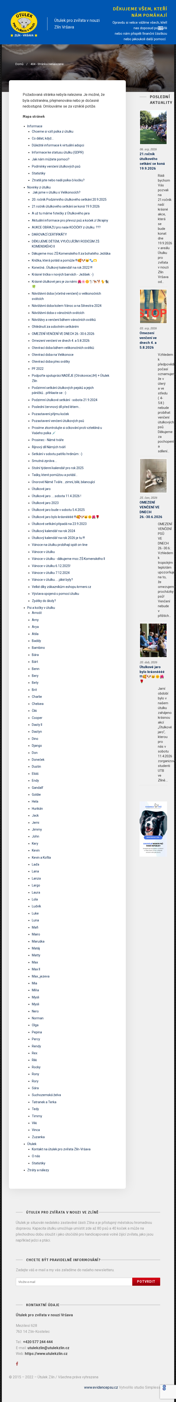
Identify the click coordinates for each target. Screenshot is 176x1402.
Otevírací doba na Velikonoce (53, 354)
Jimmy (37, 829)
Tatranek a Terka (44, 1102)
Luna (35, 920)
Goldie (36, 794)
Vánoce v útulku (43, 552)
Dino (35, 739)
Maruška (38, 941)
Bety (35, 682)
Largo (36, 885)
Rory (35, 1081)
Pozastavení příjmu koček (50, 414)
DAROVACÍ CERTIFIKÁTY (49, 234)
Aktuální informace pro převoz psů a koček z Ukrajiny (70, 220)
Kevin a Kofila (41, 857)
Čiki (34, 710)
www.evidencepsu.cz (101, 1387)
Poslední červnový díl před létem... (56, 407)
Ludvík (36, 906)
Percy (36, 1039)
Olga (35, 1025)
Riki (34, 1060)
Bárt (35, 662)
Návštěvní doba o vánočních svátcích (58, 313)
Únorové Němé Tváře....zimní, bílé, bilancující (63, 482)
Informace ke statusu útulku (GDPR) (58, 152)
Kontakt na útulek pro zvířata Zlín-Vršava (61, 1149)
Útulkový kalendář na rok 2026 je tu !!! (58, 538)
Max (35, 962)
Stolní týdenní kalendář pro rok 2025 (58, 468)
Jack (35, 815)
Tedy (35, 1109)
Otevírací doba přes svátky (51, 361)
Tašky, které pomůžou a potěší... (54, 475)
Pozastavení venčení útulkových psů (58, 421)
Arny (35, 620)
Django (37, 745)
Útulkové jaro (41, 489)
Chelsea (38, 704)
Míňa (35, 990)
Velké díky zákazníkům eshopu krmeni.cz (61, 587)
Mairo (36, 934)
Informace (34, 126)
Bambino (38, 648)
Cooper (37, 718)
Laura (36, 892)
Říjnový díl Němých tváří (49, 447)
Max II (36, 969)
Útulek (31, 1144)
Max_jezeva (41, 976)
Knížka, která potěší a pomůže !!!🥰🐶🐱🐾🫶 (64, 260)
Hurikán (37, 808)
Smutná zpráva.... (44, 461)
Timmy (37, 1116)
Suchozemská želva (46, 1095)
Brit (34, 690)
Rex (34, 1053)
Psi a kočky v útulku (41, 608)
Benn (35, 669)
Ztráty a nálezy (38, 1170)
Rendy (36, 1046)
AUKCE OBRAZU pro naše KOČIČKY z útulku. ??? (66, 227)
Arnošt (37, 613)
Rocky (36, 1067)
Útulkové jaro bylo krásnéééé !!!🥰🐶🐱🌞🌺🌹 (65, 517)
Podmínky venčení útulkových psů (56, 166)
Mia (34, 983)
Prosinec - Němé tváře (48, 440)
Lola (35, 899)
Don (35, 753)
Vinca (36, 1130)
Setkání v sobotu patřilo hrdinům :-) (57, 454)
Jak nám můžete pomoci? (50, 159)
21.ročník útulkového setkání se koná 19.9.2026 (66, 206)
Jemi (35, 822)
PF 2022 (38, 368)
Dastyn (37, 731)
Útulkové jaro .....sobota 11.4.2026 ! (56, 496)
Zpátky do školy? (44, 601)
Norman (38, 1018)
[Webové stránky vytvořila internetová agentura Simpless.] (164, 1387)
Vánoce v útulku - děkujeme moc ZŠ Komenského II (68, 559)
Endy (35, 780)
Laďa (35, 864)
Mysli (35, 997)
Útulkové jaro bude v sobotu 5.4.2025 (58, 510)
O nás (36, 1156)
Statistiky (38, 173)
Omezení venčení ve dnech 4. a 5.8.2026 (61, 340)
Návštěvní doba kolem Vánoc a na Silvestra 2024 (67, 306)
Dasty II (37, 725)
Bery (35, 676)
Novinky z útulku (39, 187)
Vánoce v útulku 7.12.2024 (51, 573)
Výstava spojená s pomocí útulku (55, 594)
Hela (35, 801)
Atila (35, 634)
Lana (35, 871)
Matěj (36, 948)
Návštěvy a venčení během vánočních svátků (64, 320)
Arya (35, 627)
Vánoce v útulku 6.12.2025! (51, 566)
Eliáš (35, 773)
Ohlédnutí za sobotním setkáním (55, 326)
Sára (35, 1088)
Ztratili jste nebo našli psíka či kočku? (58, 180)
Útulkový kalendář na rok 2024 (53, 531)
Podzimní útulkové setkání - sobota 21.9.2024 (64, 400)
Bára (35, 655)
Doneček (38, 759)
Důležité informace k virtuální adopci (58, 145)
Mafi (35, 927)
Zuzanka (38, 1137)
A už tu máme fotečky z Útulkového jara (61, 213)
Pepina (37, 1032)
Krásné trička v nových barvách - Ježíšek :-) (63, 274)
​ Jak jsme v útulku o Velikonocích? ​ (56, 192)
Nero (35, 1011)
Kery (35, 843)
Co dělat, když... (43, 138)
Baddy (36, 641)
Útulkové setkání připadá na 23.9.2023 (59, 524)
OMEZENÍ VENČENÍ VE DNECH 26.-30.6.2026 (63, 334)
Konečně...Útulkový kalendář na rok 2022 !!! (62, 267)
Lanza (36, 878)
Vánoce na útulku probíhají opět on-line (60, 545)
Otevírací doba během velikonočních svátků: (63, 348)
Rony (35, 1074)
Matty (36, 955)
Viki (34, 1123)
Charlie (37, 696)
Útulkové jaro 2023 (45, 503)
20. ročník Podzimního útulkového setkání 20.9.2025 (69, 199)
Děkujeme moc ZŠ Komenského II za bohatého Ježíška (71, 253)
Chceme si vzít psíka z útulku (52, 131)
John (35, 836)
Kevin (36, 850)
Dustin (36, 766)
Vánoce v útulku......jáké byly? (52, 579)
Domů (19, 64)
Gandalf (37, 787)
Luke (35, 913)
